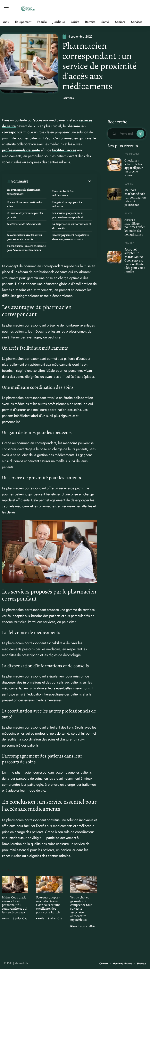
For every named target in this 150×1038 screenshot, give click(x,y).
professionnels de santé (21, 150)
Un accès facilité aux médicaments (64, 193)
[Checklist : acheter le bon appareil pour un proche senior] (114, 164)
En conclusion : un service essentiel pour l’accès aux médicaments (26, 248)
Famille (40, 918)
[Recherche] (143, 9)
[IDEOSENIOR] (28, 9)
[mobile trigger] (7, 9)
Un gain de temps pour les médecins (67, 204)
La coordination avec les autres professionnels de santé (24, 237)
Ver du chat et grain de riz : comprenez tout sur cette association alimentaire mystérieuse (81, 908)
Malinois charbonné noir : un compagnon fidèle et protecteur (135, 197)
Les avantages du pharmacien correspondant (23, 192)
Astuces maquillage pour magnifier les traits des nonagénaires (134, 227)
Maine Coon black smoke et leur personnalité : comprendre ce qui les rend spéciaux (14, 904)
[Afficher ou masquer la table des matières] (60, 181)
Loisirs (6, 918)
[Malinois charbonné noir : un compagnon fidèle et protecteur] (114, 194)
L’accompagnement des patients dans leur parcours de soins (70, 237)
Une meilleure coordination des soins (24, 204)
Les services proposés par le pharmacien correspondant (67, 215)
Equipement (131, 154)
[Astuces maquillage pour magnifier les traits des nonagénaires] (114, 224)
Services (68, 98)
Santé (73, 926)
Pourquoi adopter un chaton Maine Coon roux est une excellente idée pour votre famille (48, 904)
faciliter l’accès (64, 150)
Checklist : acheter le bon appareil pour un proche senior (133, 167)
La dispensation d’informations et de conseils (71, 226)
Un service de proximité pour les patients (25, 215)
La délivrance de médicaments (24, 224)
